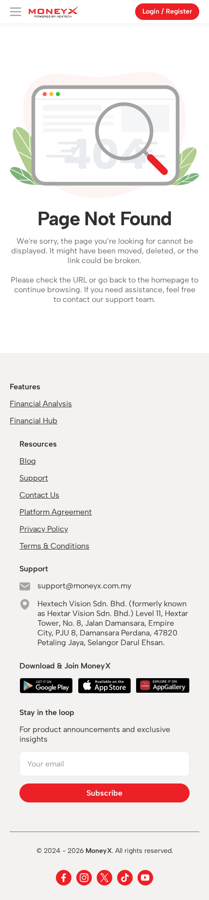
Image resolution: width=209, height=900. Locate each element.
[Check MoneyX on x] (104, 877)
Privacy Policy (43, 528)
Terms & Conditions (54, 545)
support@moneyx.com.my (84, 585)
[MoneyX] (53, 11)
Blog (27, 461)
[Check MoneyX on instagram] (84, 877)
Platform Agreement (55, 512)
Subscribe (104, 793)
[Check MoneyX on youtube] (145, 877)
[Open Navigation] (15, 11)
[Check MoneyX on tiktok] (125, 877)
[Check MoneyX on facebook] (63, 877)
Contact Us (39, 495)
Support (33, 478)
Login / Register (167, 11)
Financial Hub (33, 420)
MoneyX (99, 851)
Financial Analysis (41, 403)
